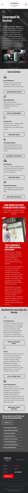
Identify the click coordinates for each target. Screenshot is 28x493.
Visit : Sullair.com (20, 459)
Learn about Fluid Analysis (14, 156)
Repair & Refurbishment (14, 113)
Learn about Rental (14, 177)
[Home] (14, 5)
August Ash (17, 491)
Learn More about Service (14, 92)
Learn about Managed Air (14, 197)
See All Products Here (14, 376)
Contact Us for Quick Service (14, 342)
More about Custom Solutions (14, 408)
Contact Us (7, 422)
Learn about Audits (14, 135)
